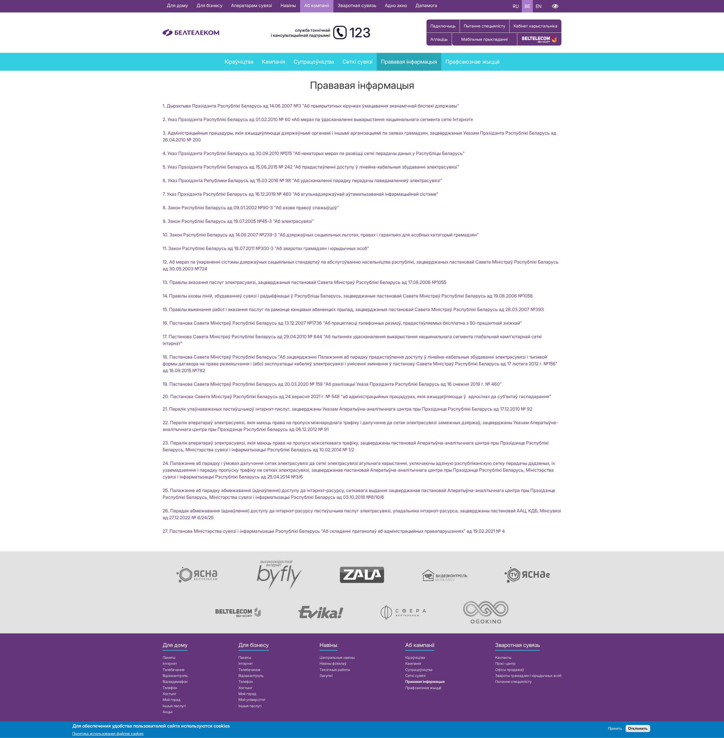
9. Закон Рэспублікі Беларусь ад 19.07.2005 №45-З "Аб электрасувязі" (238, 221)
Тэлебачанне (173, 670)
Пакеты (169, 657)
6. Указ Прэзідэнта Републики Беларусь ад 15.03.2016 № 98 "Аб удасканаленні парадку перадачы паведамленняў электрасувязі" (302, 180)
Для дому (177, 5)
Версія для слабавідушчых (555, 6)
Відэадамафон (175, 681)
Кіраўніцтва (239, 61)
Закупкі (326, 676)
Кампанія (413, 663)
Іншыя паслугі (174, 706)
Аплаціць (439, 39)
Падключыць (443, 25)
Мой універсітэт (252, 700)
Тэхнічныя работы (335, 670)
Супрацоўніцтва (418, 670)
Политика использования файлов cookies (108, 733)
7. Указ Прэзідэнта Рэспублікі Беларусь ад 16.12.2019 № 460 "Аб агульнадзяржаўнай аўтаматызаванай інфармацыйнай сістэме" (301, 194)
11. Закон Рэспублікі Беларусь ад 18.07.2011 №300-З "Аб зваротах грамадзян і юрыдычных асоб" (266, 248)
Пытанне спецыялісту (484, 25)
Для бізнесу (210, 5)
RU (516, 6)
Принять (615, 729)
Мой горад (171, 700)
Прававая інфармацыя (409, 61)
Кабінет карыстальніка (535, 25)
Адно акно (396, 5)
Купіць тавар (539, 39)
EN (539, 6)
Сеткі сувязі (415, 676)
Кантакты (503, 657)
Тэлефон (170, 688)
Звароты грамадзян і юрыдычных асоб (528, 676)
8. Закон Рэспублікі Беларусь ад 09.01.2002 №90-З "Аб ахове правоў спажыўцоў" (251, 207)
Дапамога (426, 5)
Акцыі (168, 712)
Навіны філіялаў (333, 663)
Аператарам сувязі (251, 5)
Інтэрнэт (170, 663)
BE (527, 6)
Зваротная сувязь (357, 5)
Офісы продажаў (509, 670)
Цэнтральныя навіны (337, 657)
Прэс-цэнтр (505, 663)
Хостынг (169, 694)
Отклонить (638, 729)
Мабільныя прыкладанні (484, 39)
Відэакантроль (175, 676)
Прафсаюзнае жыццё (472, 61)
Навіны (288, 5)
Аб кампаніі (316, 5)
